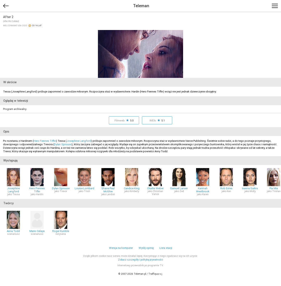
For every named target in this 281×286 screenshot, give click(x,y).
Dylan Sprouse (63, 144)
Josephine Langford (78, 140)
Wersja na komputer (121, 247)
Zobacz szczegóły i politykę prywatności (140, 259)
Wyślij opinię (146, 247)
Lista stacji (165, 247)
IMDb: (157, 120)
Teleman (141, 5)
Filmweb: (124, 120)
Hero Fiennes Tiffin (45, 140)
